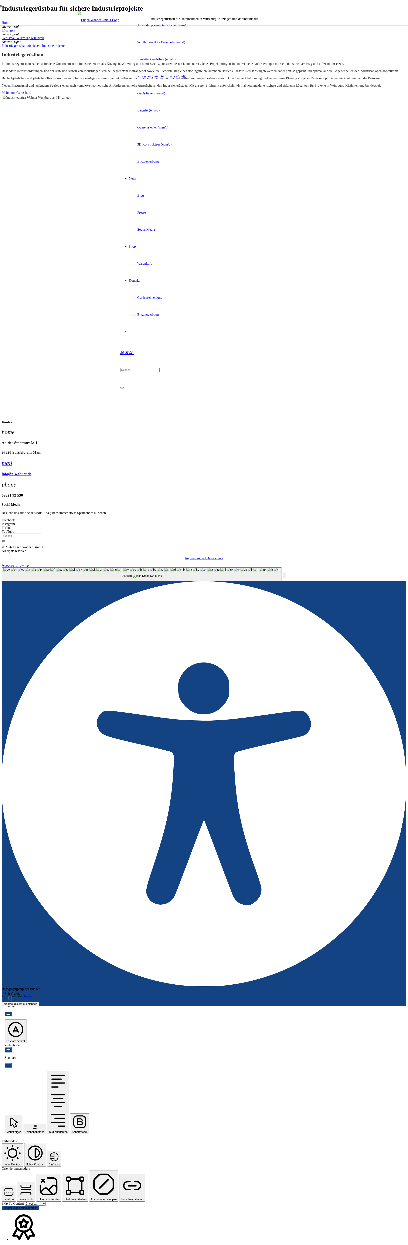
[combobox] (142, 574)
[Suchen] (3, 541)
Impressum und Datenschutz (204, 558)
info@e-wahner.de (16, 474)
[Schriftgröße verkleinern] (8, 1014)
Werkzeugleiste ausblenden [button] (20, 1003)
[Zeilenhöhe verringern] (8, 1065)
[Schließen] (122, 387)
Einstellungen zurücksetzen (20, 1207)
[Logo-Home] (98, 20)
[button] (127, 352)
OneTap (28, 996)
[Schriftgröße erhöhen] (8, 998)
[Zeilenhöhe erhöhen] (8, 1049)
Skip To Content (13, 1203)
